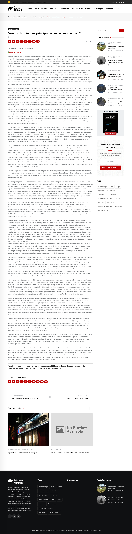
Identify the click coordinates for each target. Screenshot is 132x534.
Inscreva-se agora (110, 168)
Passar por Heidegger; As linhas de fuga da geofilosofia (115, 103)
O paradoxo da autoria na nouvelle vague (34, 2)
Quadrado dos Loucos (49, 9)
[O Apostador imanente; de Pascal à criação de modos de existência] (101, 88)
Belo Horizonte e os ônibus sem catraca (25, 398)
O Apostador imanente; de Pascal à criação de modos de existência (115, 91)
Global (112, 191)
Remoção (101, 202)
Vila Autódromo (103, 210)
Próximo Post (82, 396)
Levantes (113, 195)
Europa (118, 187)
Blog (37, 9)
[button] (87, 408)
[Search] (119, 8)
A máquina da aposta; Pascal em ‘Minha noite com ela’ (116, 62)
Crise (111, 187)
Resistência (111, 202)
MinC (112, 198)
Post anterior (18, 396)
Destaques (111, 42)
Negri (118, 198)
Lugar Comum (77, 9)
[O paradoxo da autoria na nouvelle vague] (101, 74)
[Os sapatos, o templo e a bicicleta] (101, 46)
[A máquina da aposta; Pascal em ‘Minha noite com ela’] (101, 60)
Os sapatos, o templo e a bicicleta (116, 47)
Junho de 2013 (102, 195)
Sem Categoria (28, 449)
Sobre (30, 9)
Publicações (98, 9)
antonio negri (102, 187)
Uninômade (118, 206)
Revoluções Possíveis (105, 206)
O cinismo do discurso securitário (77, 398)
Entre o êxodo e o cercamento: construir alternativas (70, 453)
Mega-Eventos (103, 198)
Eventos (88, 9)
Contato (109, 9)
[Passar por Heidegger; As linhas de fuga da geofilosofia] (101, 101)
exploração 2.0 (103, 191)
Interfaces (65, 9)
